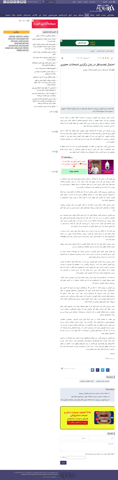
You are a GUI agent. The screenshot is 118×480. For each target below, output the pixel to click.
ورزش (75, 15)
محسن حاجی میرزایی (102, 381)
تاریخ (70, 15)
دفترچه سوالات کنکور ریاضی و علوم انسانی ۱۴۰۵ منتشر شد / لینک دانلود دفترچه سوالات (45, 82)
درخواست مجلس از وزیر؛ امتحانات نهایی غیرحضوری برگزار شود (89, 396)
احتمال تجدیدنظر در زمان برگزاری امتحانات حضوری (87, 64)
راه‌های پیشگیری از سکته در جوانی (46, 36)
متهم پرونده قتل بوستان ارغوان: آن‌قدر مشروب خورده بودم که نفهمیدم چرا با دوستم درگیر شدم (44, 46)
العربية (105, 2)
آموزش (92, 51)
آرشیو (74, 2)
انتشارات (19, 15)
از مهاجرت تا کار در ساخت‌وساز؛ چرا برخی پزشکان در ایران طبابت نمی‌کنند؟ (44, 94)
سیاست (103, 15)
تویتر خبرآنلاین (14, 1)
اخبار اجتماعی (100, 51)
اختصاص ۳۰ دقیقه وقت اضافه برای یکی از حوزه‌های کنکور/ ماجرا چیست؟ (44, 89)
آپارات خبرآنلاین (11, 1)
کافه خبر (34, 15)
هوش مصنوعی (52, 15)
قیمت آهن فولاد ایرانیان (21, 43)
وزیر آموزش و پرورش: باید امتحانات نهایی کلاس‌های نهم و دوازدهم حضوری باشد (84, 400)
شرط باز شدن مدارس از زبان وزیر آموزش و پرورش (93, 393)
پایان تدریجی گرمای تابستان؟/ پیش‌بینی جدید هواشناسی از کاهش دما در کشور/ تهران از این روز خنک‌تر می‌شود (44, 101)
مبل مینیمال (11, 39)
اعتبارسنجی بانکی (23, 46)
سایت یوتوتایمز (9, 48)
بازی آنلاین (12, 36)
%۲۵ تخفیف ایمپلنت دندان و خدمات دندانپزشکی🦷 (77, 414)
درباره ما (86, 2)
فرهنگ (92, 15)
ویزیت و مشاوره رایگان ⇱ (77, 422)
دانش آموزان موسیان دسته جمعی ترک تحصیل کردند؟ (44, 58)
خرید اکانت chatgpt (22, 50)
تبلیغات (79, 2)
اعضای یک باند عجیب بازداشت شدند (45, 106)
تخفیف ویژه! (74, 171)
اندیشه (45, 15)
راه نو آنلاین (19, 36)
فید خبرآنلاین (24, 1)
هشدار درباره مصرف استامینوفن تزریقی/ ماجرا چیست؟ (44, 40)
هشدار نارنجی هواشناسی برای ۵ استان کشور (44, 53)
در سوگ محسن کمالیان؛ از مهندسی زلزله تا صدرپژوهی (45, 73)
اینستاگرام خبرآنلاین (18, 1)
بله (8, 1)
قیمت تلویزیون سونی (22, 39)
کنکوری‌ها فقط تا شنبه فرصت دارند (45, 68)
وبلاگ (13, 15)
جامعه (87, 15)
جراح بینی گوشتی (23, 41)
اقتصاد (98, 15)
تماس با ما (92, 2)
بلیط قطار (25, 48)
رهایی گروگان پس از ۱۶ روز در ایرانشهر (44, 77)
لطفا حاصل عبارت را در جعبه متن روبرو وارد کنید (100, 454)
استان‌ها (8, 15)
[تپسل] (61, 41)
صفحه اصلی (110, 15)
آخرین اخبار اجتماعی (49, 32)
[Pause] (90, 172)
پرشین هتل (14, 41)
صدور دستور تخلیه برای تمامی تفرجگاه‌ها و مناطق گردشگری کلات (44, 64)
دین (40, 15)
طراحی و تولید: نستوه (48, 477)
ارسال (63, 462)
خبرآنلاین (102, 8)
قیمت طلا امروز (13, 46)
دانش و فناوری (63, 15)
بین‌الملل (80, 15)
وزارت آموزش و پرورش (86, 381)
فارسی (110, 2)
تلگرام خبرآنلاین (21, 1)
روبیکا (4, 1)
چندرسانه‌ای (27, 15)
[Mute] (93, 172)
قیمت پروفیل (18, 48)
